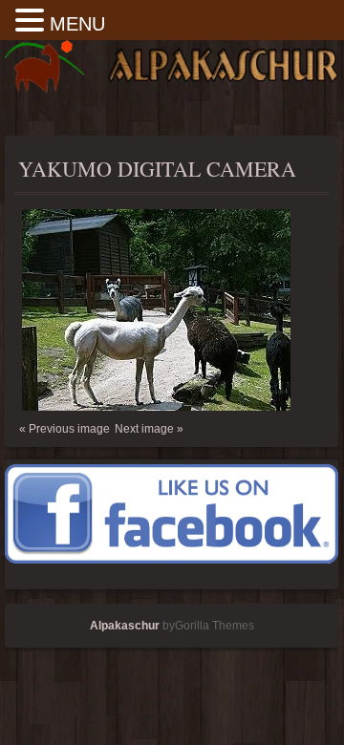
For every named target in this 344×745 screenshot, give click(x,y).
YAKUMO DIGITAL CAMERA (157, 168)
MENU (77, 23)
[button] (32, 21)
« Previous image (64, 429)
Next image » (149, 429)
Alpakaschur (125, 625)
